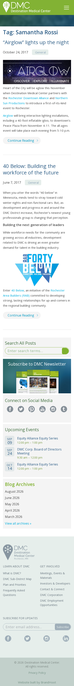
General (40, 52)
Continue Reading (21, 140)
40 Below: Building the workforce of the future (31, 169)
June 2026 (12, 498)
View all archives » (18, 523)
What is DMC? (12, 573)
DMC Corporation (51, 595)
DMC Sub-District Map (17, 579)
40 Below (17, 290)
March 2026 (13, 517)
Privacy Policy (37, 673)
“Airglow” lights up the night (36, 42)
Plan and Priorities (14, 584)
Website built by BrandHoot (37, 682)
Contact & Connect (52, 589)
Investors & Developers (55, 583)
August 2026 (14, 491)
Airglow (8, 115)
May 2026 (12, 504)
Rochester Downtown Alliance (28, 98)
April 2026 (12, 510)
